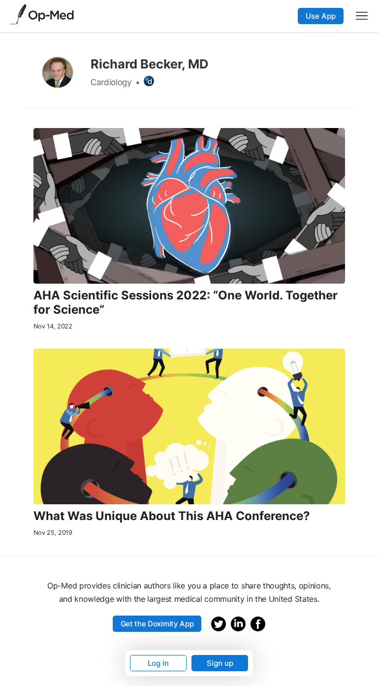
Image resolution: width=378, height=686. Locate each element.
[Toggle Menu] (361, 15)
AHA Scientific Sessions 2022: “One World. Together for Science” (185, 303)
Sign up (220, 663)
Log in (158, 663)
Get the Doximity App (157, 623)
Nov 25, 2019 (52, 532)
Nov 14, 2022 (52, 326)
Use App (321, 16)
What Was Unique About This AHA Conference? (171, 516)
